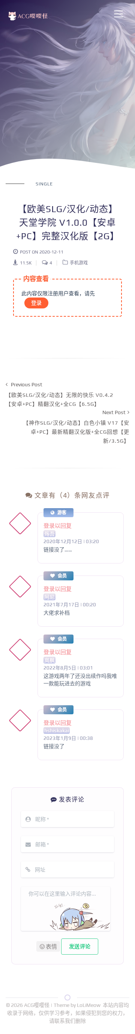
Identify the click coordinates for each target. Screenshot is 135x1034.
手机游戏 (79, 263)
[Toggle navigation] (118, 13)
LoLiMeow (88, 1005)
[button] (48, 946)
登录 (36, 303)
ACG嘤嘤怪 (37, 1005)
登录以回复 (58, 525)
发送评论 (79, 946)
